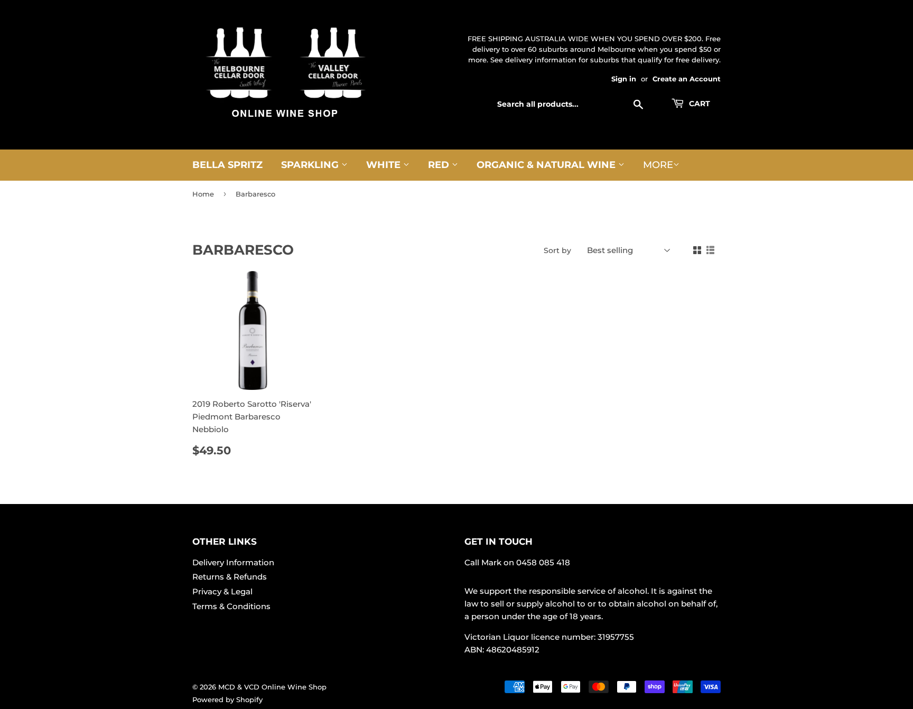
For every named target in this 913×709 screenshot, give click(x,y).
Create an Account (687, 79)
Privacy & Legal (222, 591)
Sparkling (311, 165)
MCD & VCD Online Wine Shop (272, 687)
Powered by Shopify (227, 699)
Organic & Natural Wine (547, 165)
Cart (698, 103)
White (384, 165)
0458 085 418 (543, 562)
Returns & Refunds (229, 577)
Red (440, 165)
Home (203, 194)
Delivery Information (233, 562)
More (658, 165)
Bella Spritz (227, 165)
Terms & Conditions (231, 606)
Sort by (557, 250)
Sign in (623, 79)
